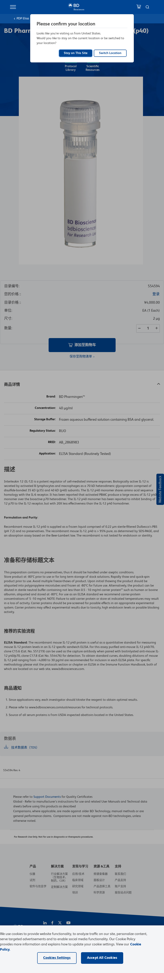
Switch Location (110, 53)
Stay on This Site (75, 53)
